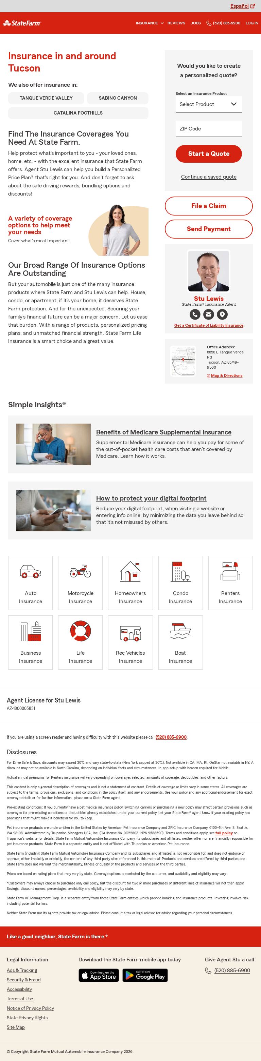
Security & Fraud (24, 980)
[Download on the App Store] (99, 975)
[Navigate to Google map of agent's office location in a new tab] (222, 314)
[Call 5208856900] (195, 314)
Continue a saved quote (209, 177)
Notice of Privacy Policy (30, 1008)
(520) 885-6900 (226, 23)
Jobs (196, 23)
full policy (224, 833)
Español (239, 6)
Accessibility (19, 989)
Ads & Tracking (22, 970)
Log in (252, 23)
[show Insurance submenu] (160, 23)
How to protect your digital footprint (151, 498)
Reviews (176, 23)
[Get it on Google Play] (145, 975)
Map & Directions (227, 375)
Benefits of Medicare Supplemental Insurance (163, 432)
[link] (22, 23)
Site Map (16, 1027)
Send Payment (209, 229)
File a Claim (208, 206)
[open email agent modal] (208, 315)
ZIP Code (190, 128)
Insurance (147, 23)
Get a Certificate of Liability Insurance (208, 325)
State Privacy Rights (27, 1018)
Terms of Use (20, 999)
